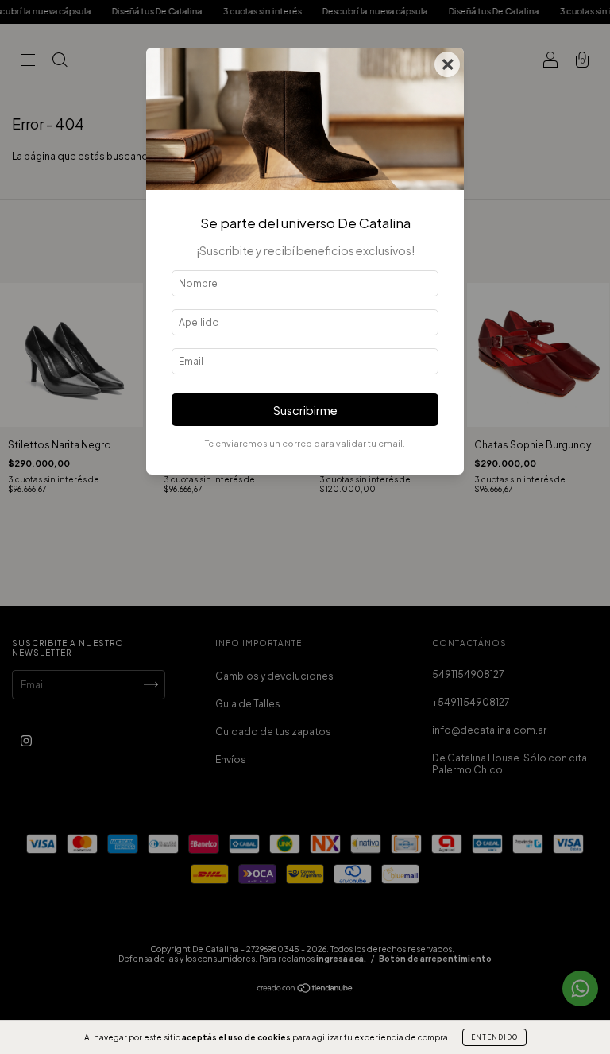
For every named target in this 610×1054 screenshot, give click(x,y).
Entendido (494, 1037)
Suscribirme (305, 410)
